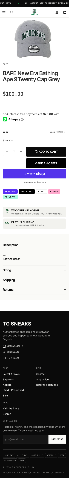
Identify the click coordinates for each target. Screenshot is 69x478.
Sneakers (8, 379)
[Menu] (4, 12)
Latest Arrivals (11, 373)
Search (7, 413)
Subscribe (57, 439)
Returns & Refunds (47, 384)
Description (10, 245)
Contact (40, 373)
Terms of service (53, 472)
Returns (8, 289)
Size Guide (42, 379)
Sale (5, 395)
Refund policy (11, 472)
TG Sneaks (17, 324)
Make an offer (46, 163)
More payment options (35, 182)
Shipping (9, 280)
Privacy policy (31, 472)
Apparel (7, 384)
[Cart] (65, 12)
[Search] (12, 12)
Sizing (7, 270)
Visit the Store (11, 408)
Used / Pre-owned (13, 390)
